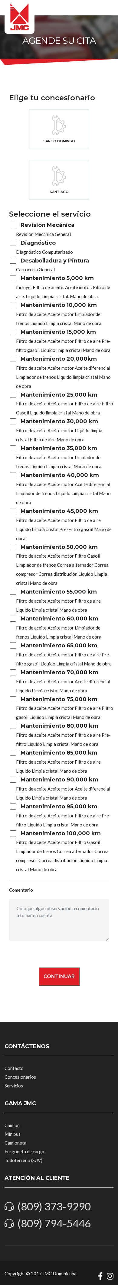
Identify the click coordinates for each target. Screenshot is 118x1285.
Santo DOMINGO (59, 141)
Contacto (14, 1068)
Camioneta (15, 1142)
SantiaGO (59, 192)
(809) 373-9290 (54, 1206)
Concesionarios (20, 1077)
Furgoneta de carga (24, 1151)
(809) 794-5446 (54, 1223)
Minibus (13, 1134)
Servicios (14, 1085)
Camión (12, 1125)
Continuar (59, 976)
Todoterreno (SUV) (23, 1160)
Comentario (21, 890)
